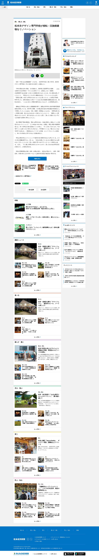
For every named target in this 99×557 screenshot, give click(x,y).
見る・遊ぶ (37, 7)
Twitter (90, 3)
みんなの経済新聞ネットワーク (21, 554)
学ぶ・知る (63, 7)
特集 (71, 7)
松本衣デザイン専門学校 (23, 176)
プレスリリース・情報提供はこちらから (61, 537)
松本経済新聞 (14, 2)
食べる (28, 7)
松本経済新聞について (41, 537)
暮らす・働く (53, 7)
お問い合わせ (55, 539)
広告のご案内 (39, 541)
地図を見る (37, 158)
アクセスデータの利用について (43, 539)
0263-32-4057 (32, 84)
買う (45, 7)
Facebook (87, 3)
